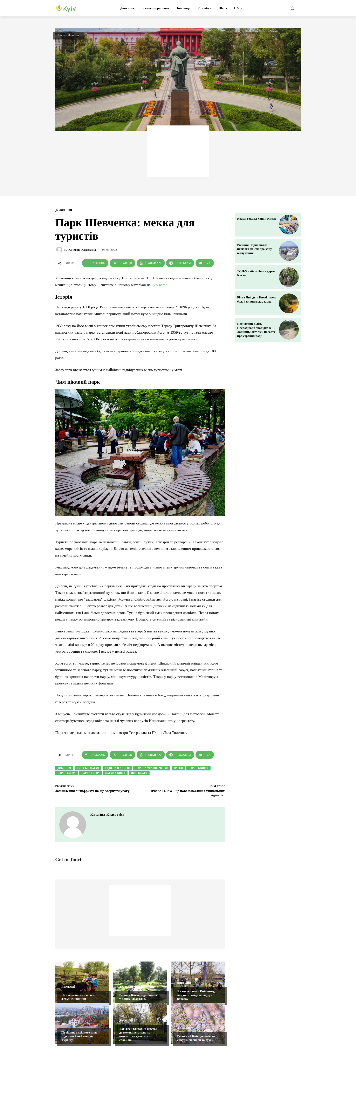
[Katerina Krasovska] (60, 250)
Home (61, 35)
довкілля (64, 768)
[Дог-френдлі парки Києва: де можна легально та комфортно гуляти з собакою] (140, 1023)
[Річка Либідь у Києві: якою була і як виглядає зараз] (289, 303)
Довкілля (73, 35)
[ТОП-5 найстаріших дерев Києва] (289, 277)
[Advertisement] (178, 151)
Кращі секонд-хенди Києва (256, 218)
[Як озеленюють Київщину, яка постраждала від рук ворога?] (198, 982)
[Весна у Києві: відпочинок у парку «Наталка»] (140, 982)
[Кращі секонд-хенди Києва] (289, 224)
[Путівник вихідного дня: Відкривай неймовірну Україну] (82, 1023)
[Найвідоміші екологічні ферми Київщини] (82, 982)
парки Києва (90, 773)
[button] (292, 8)
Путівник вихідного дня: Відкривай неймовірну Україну (79, 1036)
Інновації (68, 987)
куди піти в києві (117, 768)
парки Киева (66, 773)
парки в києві (198, 768)
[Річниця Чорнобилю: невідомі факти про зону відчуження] (289, 251)
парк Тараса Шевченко (152, 768)
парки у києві (115, 773)
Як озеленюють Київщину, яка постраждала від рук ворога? (196, 995)
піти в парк (139, 773)
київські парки (88, 768)
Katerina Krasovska (82, 249)
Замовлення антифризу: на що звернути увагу (92, 791)
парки (178, 768)
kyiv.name (159, 285)
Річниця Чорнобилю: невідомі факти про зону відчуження (254, 249)
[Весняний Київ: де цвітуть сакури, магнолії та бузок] (198, 1023)
